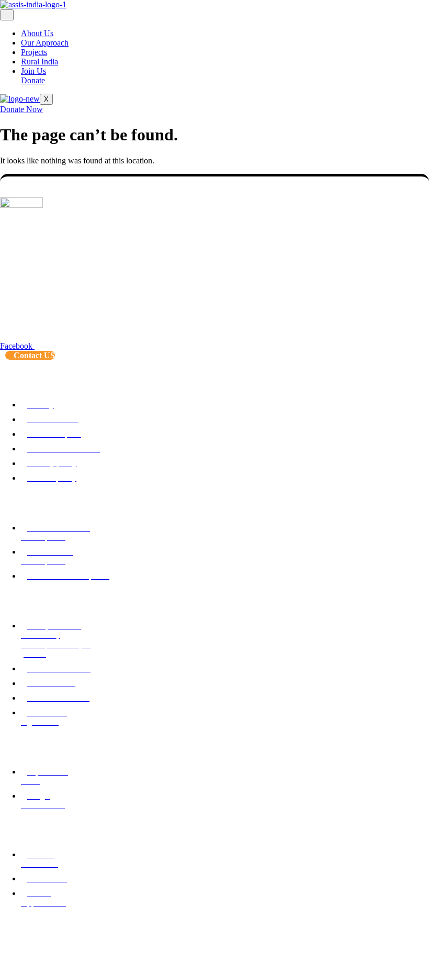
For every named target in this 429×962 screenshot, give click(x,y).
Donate (33, 80)
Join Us (33, 71)
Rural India (39, 61)
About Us (37, 33)
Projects (34, 52)
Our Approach (45, 42)
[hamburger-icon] (7, 14)
